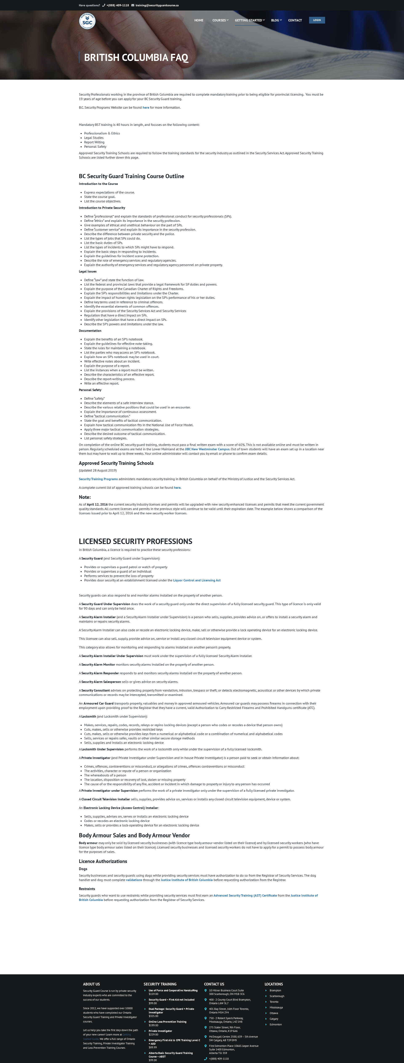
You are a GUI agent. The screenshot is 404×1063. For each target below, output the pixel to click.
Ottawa (274, 1013)
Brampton (275, 990)
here (146, 107)
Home (198, 20)
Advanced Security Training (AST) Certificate (245, 895)
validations (134, 880)
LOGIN (317, 20)
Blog (275, 20)
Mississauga (276, 1007)
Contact (295, 20)
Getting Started (248, 20)
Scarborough (277, 996)
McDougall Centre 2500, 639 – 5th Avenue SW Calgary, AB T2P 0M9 (233, 1038)
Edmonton (276, 1024)
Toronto (274, 1002)
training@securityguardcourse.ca (157, 5)
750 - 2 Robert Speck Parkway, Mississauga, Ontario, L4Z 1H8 (226, 1019)
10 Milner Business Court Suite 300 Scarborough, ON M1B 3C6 (227, 992)
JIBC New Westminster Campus (207, 449)
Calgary (274, 1019)
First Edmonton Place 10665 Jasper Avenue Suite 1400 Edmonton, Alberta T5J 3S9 (234, 1049)
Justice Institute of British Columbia (187, 880)
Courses (219, 20)
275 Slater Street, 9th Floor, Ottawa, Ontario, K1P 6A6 (225, 1029)
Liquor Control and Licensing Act (197, 580)
